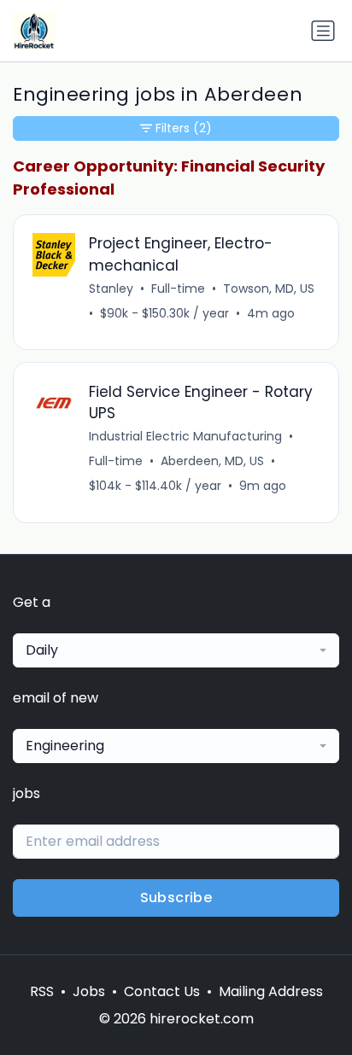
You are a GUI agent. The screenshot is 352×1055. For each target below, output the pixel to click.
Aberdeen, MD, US (212, 460)
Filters (183, 128)
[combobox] (176, 650)
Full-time (178, 288)
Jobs (89, 991)
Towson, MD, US (268, 288)
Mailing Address (271, 991)
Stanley (111, 288)
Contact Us (162, 991)
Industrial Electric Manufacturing (185, 436)
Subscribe (176, 897)
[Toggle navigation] (323, 31)
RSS (42, 991)
